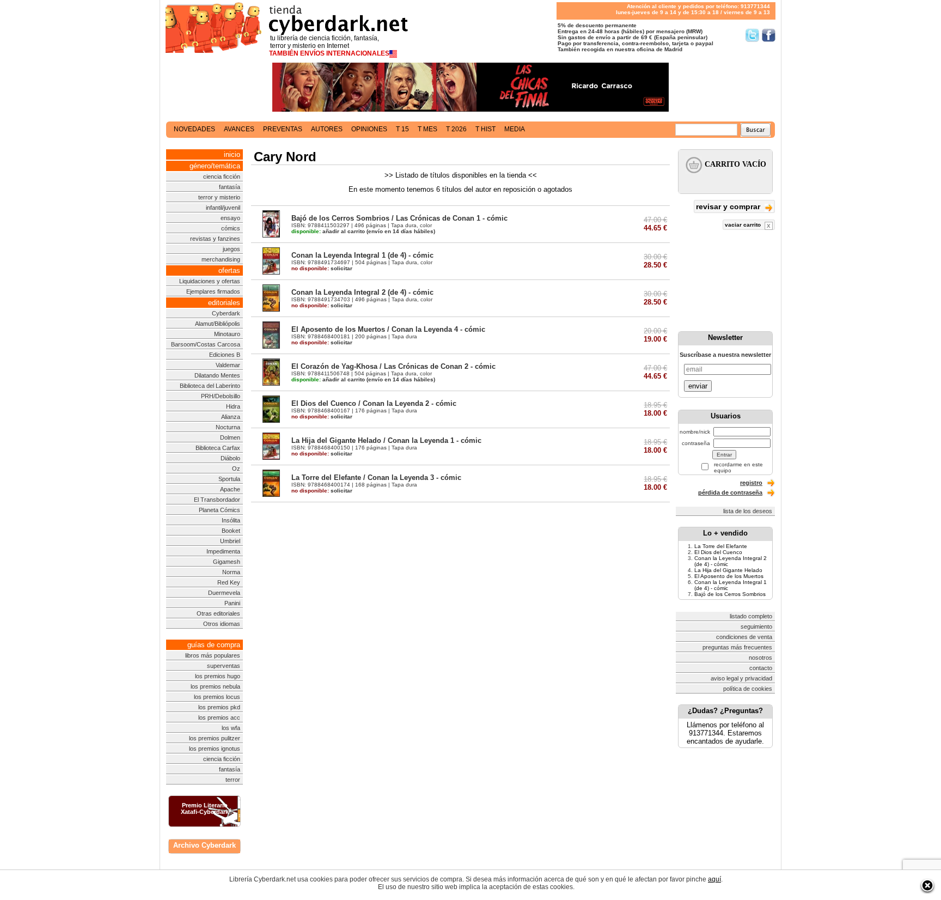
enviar (697, 386)
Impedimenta (223, 551)
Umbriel (230, 541)
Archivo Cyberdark (204, 845)
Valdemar (228, 365)
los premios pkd (219, 707)
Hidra (233, 406)
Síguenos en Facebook (768, 35)
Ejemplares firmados (213, 291)
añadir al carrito (328, 231)
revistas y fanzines (215, 238)
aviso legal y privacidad (741, 678)
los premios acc (219, 717)
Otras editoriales (218, 613)
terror (232, 779)
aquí (714, 879)
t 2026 (456, 129)
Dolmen (230, 437)
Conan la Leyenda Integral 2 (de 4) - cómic (362, 292)
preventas (282, 129)
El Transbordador (217, 499)
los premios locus (217, 697)
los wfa (231, 728)
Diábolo (230, 458)
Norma (231, 572)
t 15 (402, 129)
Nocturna (228, 427)
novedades (194, 129)
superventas (223, 665)
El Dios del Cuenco (718, 552)
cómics (230, 228)
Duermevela (224, 592)
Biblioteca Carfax (217, 448)
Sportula (229, 479)
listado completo (751, 616)
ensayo (230, 218)
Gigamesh (226, 561)
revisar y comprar (729, 206)
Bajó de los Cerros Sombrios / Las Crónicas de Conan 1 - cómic (399, 218)
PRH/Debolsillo (220, 396)
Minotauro (227, 334)
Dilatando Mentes (217, 375)
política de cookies (747, 688)
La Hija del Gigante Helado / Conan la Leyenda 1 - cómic (386, 440)
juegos (231, 249)
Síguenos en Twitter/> (752, 35)
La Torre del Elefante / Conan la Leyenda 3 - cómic (376, 477)
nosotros (760, 657)
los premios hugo (217, 676)
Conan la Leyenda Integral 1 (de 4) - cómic (362, 255)
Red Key (228, 582)
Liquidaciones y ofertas (209, 281)
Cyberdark (226, 313)
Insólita (231, 520)
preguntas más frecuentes (737, 647)
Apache (230, 489)
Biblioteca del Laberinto (210, 385)
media (514, 129)
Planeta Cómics (219, 510)
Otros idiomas (221, 624)
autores (327, 129)
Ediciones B (224, 354)
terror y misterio (219, 197)
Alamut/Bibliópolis (217, 323)
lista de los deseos (747, 511)
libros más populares (212, 655)
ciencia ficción (221, 176)
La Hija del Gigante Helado (728, 570)
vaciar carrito (743, 225)
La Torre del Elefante (720, 546)
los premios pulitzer (214, 738)
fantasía (229, 187)
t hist (485, 129)
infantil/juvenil (223, 207)
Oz (236, 468)
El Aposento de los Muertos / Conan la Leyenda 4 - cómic (388, 329)
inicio (232, 154)
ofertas (229, 270)
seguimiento (756, 626)
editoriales (224, 303)
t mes (427, 129)
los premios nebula (215, 686)
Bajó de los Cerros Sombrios (730, 594)
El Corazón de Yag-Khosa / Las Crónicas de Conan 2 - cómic (393, 366)
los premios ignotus (214, 748)
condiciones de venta (744, 637)
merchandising (220, 259)
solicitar (321, 268)
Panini (232, 603)
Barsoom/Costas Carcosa (205, 344)
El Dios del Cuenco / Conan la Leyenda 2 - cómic (373, 403)
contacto (760, 668)
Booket (231, 530)
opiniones (369, 129)
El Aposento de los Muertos (728, 576)
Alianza (230, 416)
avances (239, 129)
